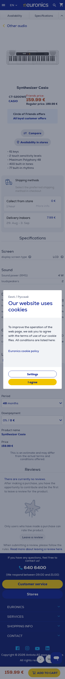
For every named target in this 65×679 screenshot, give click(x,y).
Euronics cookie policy (23, 351)
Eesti (11, 297)
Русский (23, 297)
